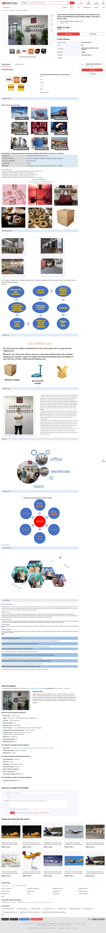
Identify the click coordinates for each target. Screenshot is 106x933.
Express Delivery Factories (8, 908)
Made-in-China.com (47, 925)
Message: (7, 800)
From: (8, 793)
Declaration (68, 928)
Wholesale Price (61, 923)
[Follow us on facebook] (93, 919)
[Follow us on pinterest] (101, 919)
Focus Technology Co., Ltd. (43, 928)
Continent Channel (69, 923)
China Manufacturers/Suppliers (41, 923)
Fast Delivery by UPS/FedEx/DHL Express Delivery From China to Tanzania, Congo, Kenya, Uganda (53, 844)
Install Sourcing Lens (37, 919)
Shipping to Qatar (57, 891)
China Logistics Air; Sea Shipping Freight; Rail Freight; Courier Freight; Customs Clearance (32, 748)
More (2, 914)
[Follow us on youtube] (99, 919)
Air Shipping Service (62, 908)
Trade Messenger (24, 919)
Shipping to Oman (5, 891)
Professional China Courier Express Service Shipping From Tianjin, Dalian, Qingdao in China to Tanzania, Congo (9, 873)
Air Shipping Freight (88, 908)
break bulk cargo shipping (33, 888)
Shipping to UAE (30, 891)
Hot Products (23, 923)
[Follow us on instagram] (97, 919)
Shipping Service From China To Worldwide (29, 912)
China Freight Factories (22, 908)
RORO (28, 893)
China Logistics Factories (49, 908)
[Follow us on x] (95, 919)
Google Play (13, 919)
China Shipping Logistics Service (10, 912)
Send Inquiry (68, 34)
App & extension (87, 7)
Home (2, 10)
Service (7, 10)
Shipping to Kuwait (83, 891)
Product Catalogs (22, 885)
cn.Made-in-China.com (66, 925)
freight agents (56, 893)
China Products (31, 923)
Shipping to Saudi (5, 893)
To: (8, 797)
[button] (68, 2)
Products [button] (24, 3)
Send (12, 812)
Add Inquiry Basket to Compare (28, 57)
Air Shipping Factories (35, 908)
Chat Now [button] (93, 34)
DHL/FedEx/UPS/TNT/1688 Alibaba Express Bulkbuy (54, 912)
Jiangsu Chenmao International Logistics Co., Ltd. (71, 21)
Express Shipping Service (74, 908)
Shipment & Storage (14, 10)
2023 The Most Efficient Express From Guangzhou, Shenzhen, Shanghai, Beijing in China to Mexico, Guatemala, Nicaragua (31, 844)
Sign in (103, 3)
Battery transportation (6, 888)
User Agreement (61, 928)
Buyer (71, 7)
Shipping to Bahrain (83, 888)
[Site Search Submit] (72, 2)
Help (79, 7)
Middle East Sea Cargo (58, 888)
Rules (103, 7)
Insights (83, 923)
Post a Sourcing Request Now (41, 812)
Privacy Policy (75, 928)
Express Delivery (24, 10)
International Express (83, 893)
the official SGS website (35, 688)
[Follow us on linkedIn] (104, 919)
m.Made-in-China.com (56, 925)
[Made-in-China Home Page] (9, 2)
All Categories (6, 7)
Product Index (77, 923)
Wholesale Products (53, 923)
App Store (5, 919)
